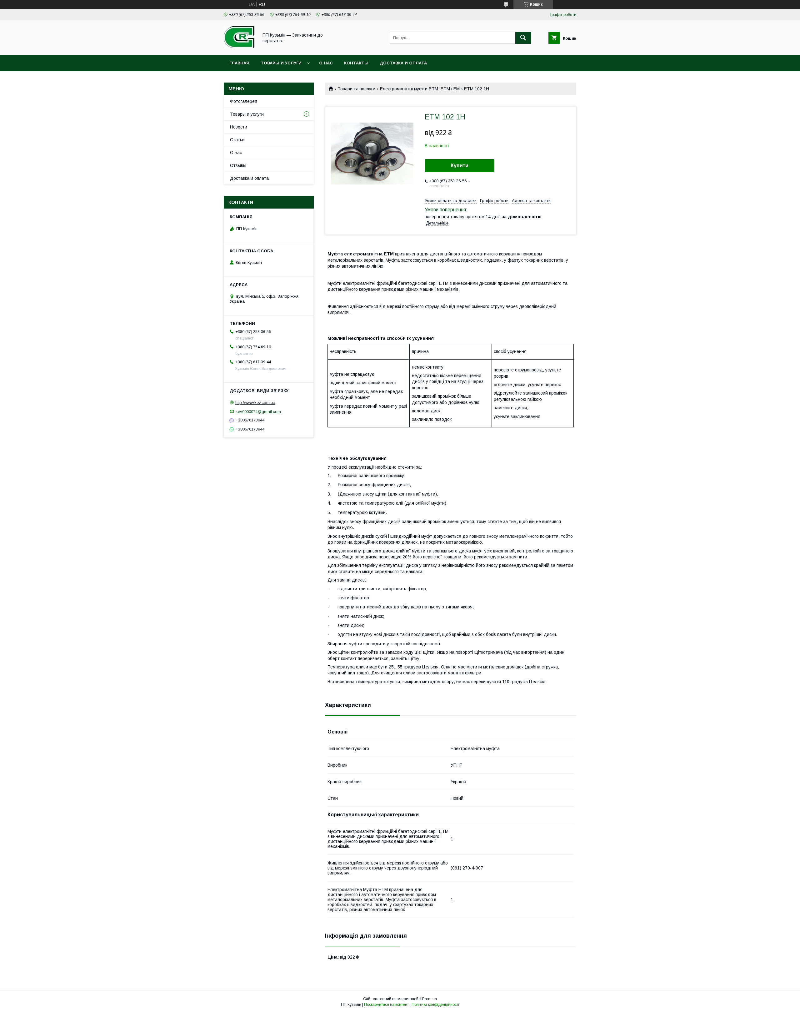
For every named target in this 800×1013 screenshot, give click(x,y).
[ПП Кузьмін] (239, 46)
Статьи (237, 139)
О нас (326, 63)
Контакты (356, 63)
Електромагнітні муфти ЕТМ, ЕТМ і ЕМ (420, 88)
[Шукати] (523, 38)
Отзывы (238, 165)
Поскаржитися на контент (386, 1004)
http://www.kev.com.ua (255, 402)
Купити (459, 165)
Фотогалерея (243, 101)
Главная (239, 63)
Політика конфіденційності (435, 1004)
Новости (238, 126)
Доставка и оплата (403, 63)
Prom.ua (429, 999)
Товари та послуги (356, 88)
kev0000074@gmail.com (258, 411)
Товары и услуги (281, 63)
